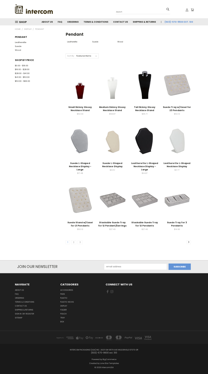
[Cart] (192, 9)
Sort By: (70, 55)
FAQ (60, 21)
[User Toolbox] (187, 9)
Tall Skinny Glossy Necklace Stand (144, 109)
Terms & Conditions (96, 21)
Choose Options (177, 87)
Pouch (63, 313)
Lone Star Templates (109, 363)
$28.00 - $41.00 (22, 73)
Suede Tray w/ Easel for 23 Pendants (177, 109)
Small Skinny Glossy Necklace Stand (80, 109)
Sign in (18, 313)
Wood (18, 50)
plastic (63, 298)
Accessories (66, 290)
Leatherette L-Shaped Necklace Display (177, 165)
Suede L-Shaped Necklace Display (112, 165)
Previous (200, 364)
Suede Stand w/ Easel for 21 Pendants (80, 224)
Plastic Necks (67, 302)
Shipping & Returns (144, 21)
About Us (47, 21)
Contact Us (120, 21)
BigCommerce (109, 359)
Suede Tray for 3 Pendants (177, 224)
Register (30, 313)
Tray (62, 317)
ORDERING (73, 21)
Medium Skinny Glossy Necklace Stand (112, 109)
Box (62, 321)
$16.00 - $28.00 (22, 69)
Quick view (80, 84)
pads (62, 294)
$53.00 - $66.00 (22, 81)
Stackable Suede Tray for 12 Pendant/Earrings (112, 224)
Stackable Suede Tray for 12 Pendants (144, 224)
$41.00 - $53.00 (22, 77)
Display (63, 306)
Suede (18, 46)
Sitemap (18, 317)
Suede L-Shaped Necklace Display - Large (80, 166)
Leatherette (20, 42)
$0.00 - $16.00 (21, 65)
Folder (63, 310)
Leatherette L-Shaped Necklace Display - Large (144, 166)
